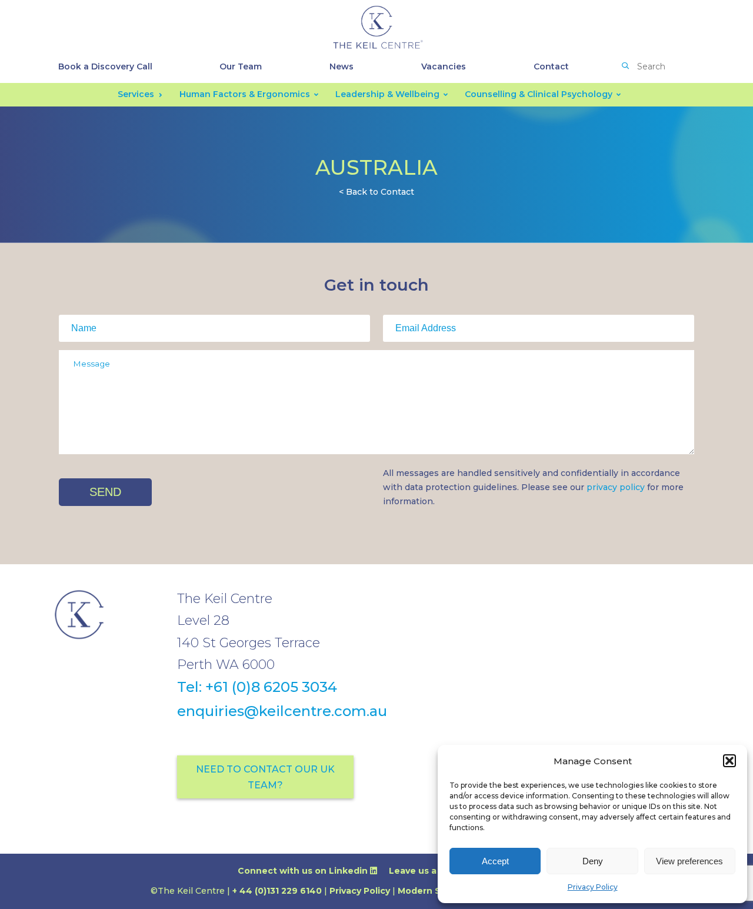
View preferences (689, 861)
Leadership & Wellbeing (387, 94)
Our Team (240, 66)
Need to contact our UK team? (265, 777)
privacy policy (616, 487)
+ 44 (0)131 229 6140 (277, 890)
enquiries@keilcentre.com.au (282, 711)
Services (136, 94)
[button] (729, 761)
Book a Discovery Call (105, 66)
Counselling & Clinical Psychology (538, 94)
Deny (592, 861)
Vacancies (443, 66)
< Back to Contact (376, 192)
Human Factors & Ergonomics (244, 94)
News (341, 66)
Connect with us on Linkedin (304, 870)
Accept (495, 861)
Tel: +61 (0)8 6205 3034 (257, 686)
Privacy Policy (593, 887)
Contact (551, 66)
